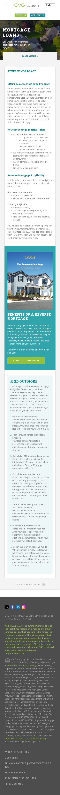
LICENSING (11, 757)
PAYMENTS (21, 15)
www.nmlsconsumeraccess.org (21, 665)
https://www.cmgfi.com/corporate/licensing (25, 738)
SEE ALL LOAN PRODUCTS (27, 584)
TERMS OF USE (14, 783)
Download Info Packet (26, 360)
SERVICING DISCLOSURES (20, 778)
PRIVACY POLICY (15, 772)
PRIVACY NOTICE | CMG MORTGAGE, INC (28, 765)
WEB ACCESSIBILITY (17, 752)
